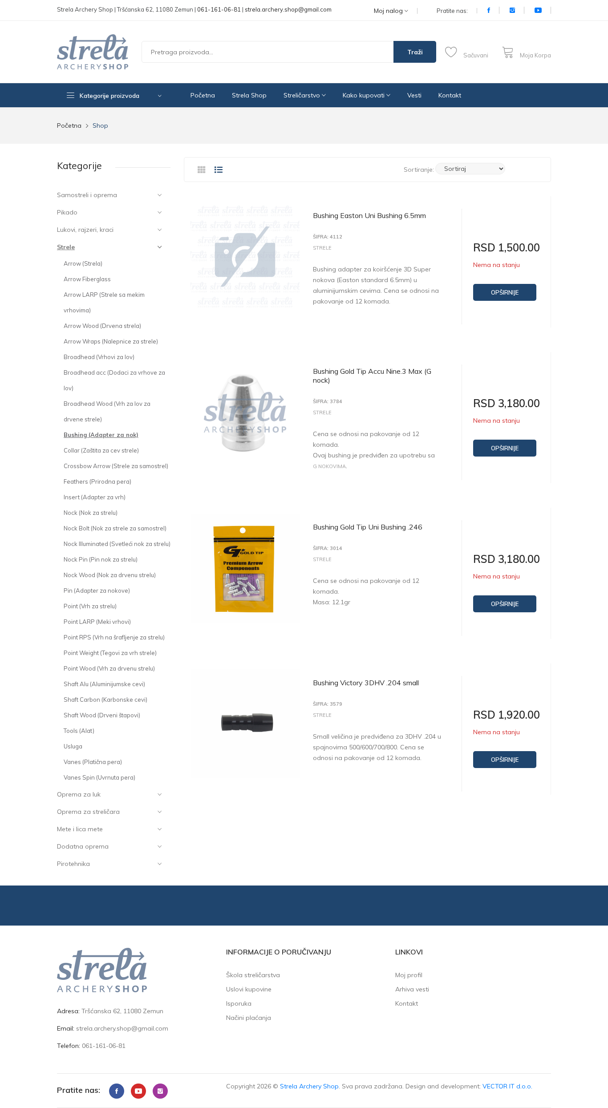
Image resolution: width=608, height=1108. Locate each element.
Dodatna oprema (83, 846)
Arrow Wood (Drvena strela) (102, 325)
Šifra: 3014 (327, 548)
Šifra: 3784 (327, 401)
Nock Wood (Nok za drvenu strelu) (110, 574)
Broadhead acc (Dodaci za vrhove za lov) (114, 380)
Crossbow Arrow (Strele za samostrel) (116, 465)
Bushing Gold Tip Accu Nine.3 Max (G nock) (372, 375)
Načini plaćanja (248, 1018)
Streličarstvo (303, 95)
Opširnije (505, 292)
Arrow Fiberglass (87, 279)
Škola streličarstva (253, 975)
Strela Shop (249, 95)
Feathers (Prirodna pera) (97, 481)
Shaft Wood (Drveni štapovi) (102, 715)
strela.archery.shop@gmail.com (288, 9)
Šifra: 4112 (327, 237)
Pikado (67, 212)
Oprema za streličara (88, 811)
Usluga (73, 746)
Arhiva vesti (412, 989)
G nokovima (329, 466)
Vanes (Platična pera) (93, 761)
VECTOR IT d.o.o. (507, 1086)
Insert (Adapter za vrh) (95, 497)
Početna (203, 95)
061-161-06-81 (219, 9)
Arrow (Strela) (83, 263)
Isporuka (238, 1003)
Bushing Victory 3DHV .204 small (366, 682)
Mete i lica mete (80, 829)
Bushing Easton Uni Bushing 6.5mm (369, 215)
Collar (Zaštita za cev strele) (101, 450)
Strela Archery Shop (309, 1086)
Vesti (414, 95)
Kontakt (449, 95)
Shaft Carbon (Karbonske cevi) (105, 699)
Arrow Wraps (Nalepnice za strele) (111, 341)
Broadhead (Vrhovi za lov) (99, 356)
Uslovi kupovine (249, 989)
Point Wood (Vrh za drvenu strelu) (109, 668)
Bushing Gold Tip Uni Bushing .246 (367, 526)
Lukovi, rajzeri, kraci (85, 229)
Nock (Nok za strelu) (91, 512)
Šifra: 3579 (327, 704)
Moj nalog (389, 11)
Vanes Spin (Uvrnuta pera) (99, 777)
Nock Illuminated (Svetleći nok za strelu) (117, 543)
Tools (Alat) (79, 730)
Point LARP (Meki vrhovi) (97, 621)
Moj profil (408, 975)
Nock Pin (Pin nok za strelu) (101, 559)
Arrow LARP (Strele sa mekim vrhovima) (104, 302)
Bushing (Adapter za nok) (101, 434)
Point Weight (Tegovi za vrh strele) (110, 652)
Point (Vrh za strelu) (90, 606)
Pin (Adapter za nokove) (97, 590)
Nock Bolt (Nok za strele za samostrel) (115, 528)
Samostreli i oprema (87, 194)
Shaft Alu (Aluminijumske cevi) (104, 683)
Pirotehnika (73, 863)
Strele (66, 247)
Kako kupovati (364, 95)
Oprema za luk (79, 794)
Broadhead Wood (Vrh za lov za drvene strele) (107, 411)
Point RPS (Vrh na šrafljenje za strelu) (114, 637)
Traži (415, 52)
